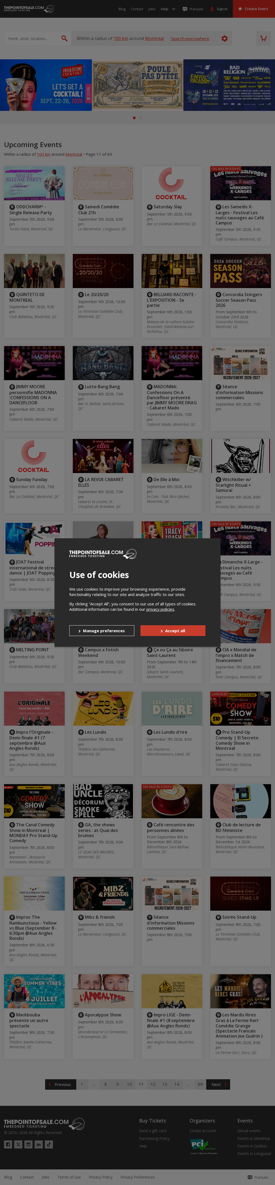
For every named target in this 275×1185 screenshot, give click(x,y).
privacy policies (160, 609)
